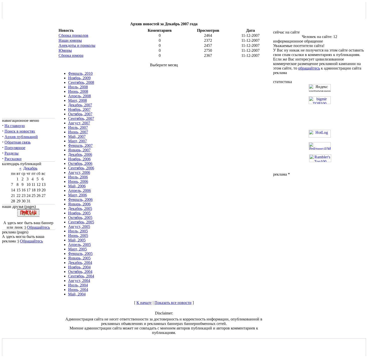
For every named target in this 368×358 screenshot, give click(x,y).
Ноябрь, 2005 (79, 213)
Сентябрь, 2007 (81, 118)
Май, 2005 (77, 240)
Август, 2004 (79, 280)
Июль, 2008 (78, 87)
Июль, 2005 (78, 231)
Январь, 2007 (79, 150)
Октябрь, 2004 (80, 271)
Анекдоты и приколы (77, 45)
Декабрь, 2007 (80, 105)
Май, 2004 (77, 294)
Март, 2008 (77, 100)
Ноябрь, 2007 (79, 109)
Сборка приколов (73, 35)
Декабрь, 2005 (80, 208)
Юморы (65, 50)
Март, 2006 (77, 195)
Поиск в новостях (20, 131)
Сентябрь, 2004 (81, 276)
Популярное (15, 148)
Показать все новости (173, 302)
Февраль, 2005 (80, 253)
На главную (15, 126)
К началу (144, 302)
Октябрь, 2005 (80, 217)
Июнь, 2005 (78, 235)
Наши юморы (70, 40)
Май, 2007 (77, 136)
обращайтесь (309, 68)
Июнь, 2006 (78, 181)
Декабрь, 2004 (80, 262)
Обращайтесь (38, 227)
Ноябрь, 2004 (79, 267)
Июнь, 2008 (78, 91)
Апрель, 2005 (79, 244)
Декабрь (30, 168)
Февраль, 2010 (80, 73)
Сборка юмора (71, 55)
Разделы (12, 153)
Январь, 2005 (79, 258)
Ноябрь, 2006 (79, 159)
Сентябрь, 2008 (81, 82)
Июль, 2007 (78, 127)
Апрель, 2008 (79, 96)
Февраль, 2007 (80, 145)
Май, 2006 (77, 186)
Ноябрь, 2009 (79, 78)
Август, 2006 (79, 172)
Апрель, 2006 (79, 190)
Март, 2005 (77, 249)
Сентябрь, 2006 (81, 168)
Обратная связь (18, 142)
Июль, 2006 (78, 177)
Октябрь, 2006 (80, 163)
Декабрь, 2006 (80, 154)
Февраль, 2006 (80, 199)
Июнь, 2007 (78, 132)
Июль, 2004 (78, 285)
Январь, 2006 (79, 204)
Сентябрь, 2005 (81, 222)
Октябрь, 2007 (80, 114)
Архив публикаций (21, 137)
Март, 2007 (77, 141)
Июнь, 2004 (78, 289)
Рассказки (13, 159)
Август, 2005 (79, 226)
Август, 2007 (79, 123)
